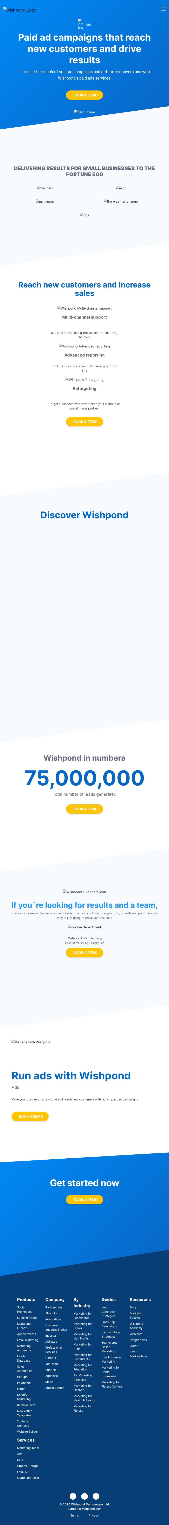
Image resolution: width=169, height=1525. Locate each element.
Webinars (136, 1334)
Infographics (138, 1340)
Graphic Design (27, 1466)
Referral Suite (26, 1405)
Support (50, 1369)
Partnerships (53, 1307)
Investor (50, 1335)
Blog (133, 1307)
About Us (51, 1313)
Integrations (53, 1319)
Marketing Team (28, 1448)
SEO (20, 1460)
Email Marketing (28, 1340)
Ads (19, 1454)
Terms (74, 1515)
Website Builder (27, 1431)
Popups (22, 1376)
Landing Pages (27, 1317)
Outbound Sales (28, 1477)
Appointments (26, 1334)
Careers (50, 1358)
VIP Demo (52, 1363)
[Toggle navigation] (162, 8)
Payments (24, 1382)
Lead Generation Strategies (109, 1312)
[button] (7, 951)
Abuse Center (54, 1387)
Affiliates (51, 1341)
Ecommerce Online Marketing (109, 1347)
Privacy (94, 1515)
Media (49, 1381)
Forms (21, 1388)
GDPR (134, 1346)
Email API (23, 1471)
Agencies (51, 1375)
